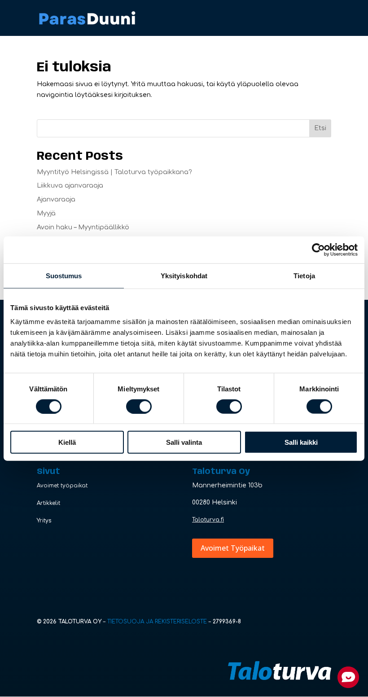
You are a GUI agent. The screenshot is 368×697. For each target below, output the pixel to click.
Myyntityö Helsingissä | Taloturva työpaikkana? (114, 172)
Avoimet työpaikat (62, 485)
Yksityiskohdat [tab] (184, 275)
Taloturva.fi (208, 520)
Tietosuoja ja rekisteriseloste (157, 621)
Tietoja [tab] (304, 275)
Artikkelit (48, 503)
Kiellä (67, 442)
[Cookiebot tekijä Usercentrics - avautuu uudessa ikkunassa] (318, 249)
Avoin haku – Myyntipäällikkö (83, 227)
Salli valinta (184, 442)
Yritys (44, 520)
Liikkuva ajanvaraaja (70, 185)
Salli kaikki (301, 442)
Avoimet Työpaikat (233, 548)
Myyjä (46, 213)
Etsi (320, 128)
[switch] (139, 406)
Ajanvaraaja (56, 199)
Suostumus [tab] (64, 275)
